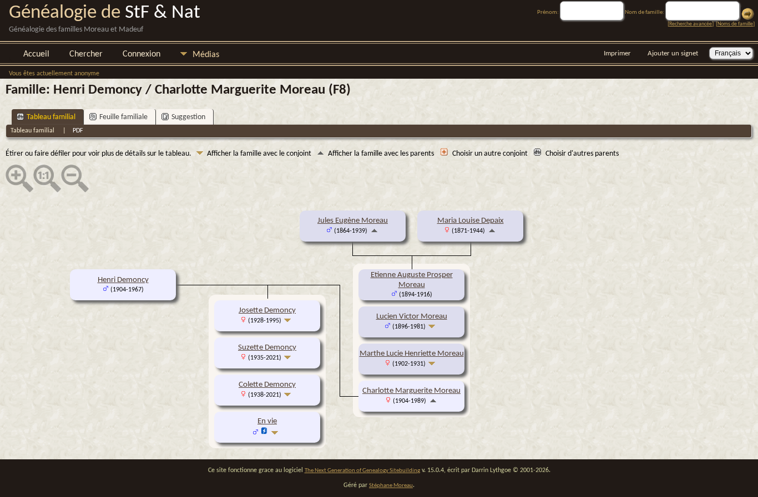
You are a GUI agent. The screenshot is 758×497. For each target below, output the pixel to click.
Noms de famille (735, 24)
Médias (206, 54)
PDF (78, 130)
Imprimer (617, 53)
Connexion (141, 54)
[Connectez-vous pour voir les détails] (264, 433)
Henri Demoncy (123, 280)
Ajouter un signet (673, 53)
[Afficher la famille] (433, 326)
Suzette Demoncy (267, 348)
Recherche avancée (690, 24)
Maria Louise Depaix (470, 221)
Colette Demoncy (267, 385)
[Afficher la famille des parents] (374, 231)
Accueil (36, 54)
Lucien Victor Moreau (411, 316)
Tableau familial (51, 117)
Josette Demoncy (267, 310)
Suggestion (188, 117)
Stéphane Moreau (391, 486)
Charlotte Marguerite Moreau (411, 391)
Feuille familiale (123, 117)
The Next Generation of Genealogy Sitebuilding (362, 471)
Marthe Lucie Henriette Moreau (412, 354)
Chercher (86, 54)
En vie (267, 421)
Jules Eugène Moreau (352, 221)
